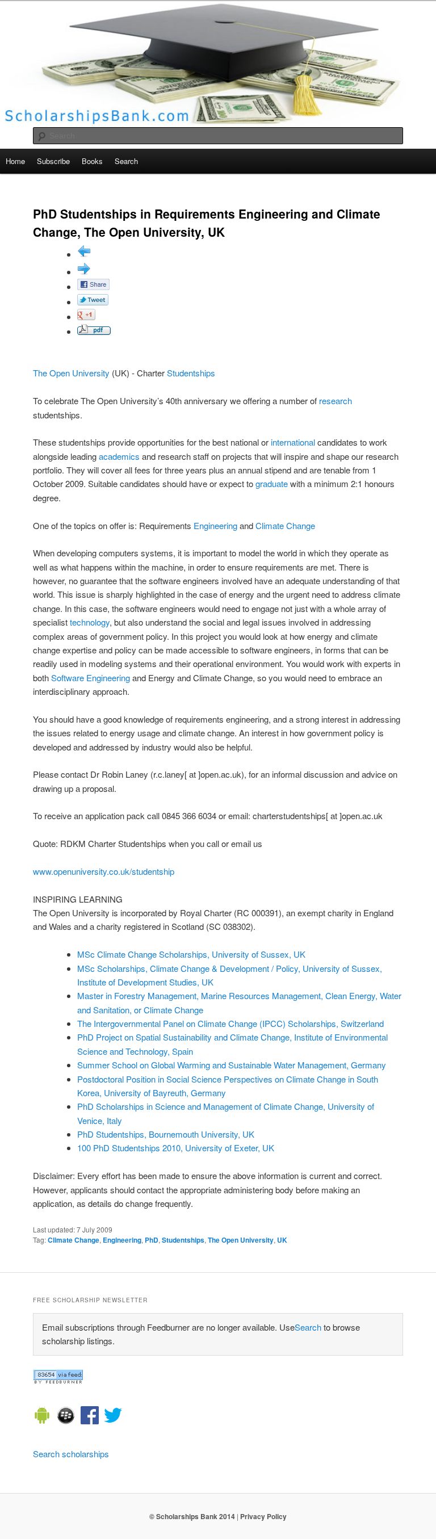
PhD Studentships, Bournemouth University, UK (165, 1134)
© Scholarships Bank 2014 (192, 1516)
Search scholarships (71, 1454)
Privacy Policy (263, 1516)
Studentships (191, 373)
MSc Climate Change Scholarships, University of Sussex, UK (191, 954)
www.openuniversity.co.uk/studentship (103, 871)
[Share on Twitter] (92, 302)
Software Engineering (90, 677)
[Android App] (42, 1417)
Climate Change (285, 525)
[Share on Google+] (86, 316)
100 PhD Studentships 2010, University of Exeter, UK (175, 1148)
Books (92, 161)
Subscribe (53, 161)
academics (119, 456)
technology (90, 622)
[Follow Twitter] (113, 1417)
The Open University (71, 373)
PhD (151, 1240)
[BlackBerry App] (66, 1417)
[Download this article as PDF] (94, 331)
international (293, 442)
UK (282, 1240)
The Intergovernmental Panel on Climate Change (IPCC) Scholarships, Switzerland (230, 1023)
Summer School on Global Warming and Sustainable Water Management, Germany (231, 1065)
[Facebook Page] (90, 1417)
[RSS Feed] (58, 1380)
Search (126, 161)
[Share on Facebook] (93, 286)
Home (15, 161)
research (335, 400)
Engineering (215, 525)
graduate (271, 483)
